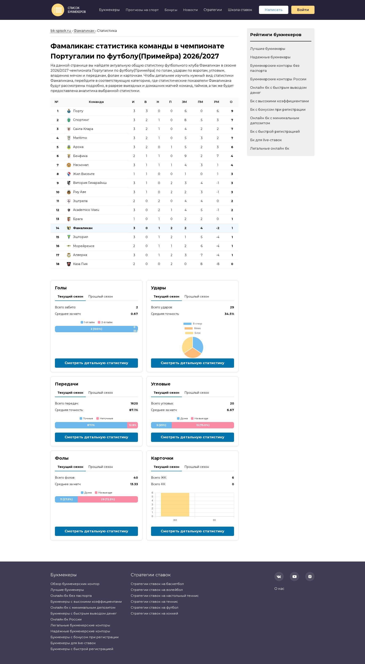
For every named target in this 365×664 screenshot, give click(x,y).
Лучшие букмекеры (267, 49)
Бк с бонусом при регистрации (278, 110)
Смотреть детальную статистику (96, 363)
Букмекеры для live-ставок (73, 643)
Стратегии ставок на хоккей (154, 613)
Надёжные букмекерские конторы (80, 631)
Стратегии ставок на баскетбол (157, 584)
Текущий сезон (70, 296)
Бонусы (171, 10)
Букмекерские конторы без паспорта (275, 68)
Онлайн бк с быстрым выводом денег (278, 90)
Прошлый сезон (100, 296)
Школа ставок (240, 10)
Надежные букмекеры (270, 57)
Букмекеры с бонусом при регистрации (84, 637)
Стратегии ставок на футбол (154, 607)
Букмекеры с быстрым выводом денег (83, 613)
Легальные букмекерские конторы (80, 625)
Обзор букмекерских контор (74, 584)
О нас (279, 589)
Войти (303, 10)
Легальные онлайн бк (269, 148)
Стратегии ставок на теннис (154, 602)
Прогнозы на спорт (142, 10)
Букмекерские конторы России (278, 79)
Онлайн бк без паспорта (71, 596)
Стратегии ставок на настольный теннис (165, 596)
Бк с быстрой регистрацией (275, 132)
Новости (190, 10)
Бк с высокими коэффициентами (279, 101)
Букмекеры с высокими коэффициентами (86, 602)
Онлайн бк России (66, 619)
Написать (274, 10)
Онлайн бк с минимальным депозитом (274, 120)
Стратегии (213, 10)
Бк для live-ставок (266, 140)
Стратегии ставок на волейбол (157, 590)
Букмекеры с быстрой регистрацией (81, 649)
